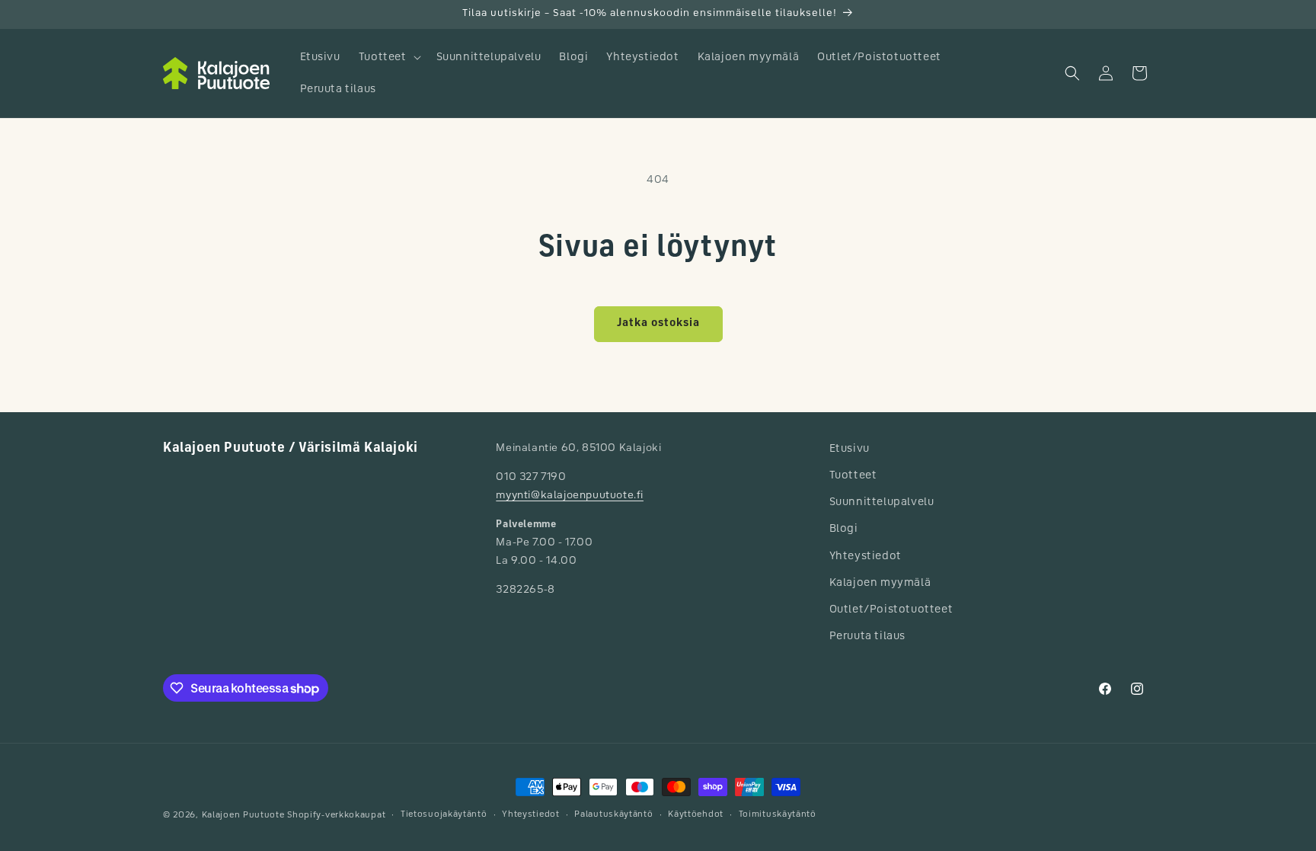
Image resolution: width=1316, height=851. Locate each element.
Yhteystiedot (865, 556)
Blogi (843, 528)
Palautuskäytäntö (613, 815)
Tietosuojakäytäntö (444, 815)
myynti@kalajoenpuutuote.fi (570, 496)
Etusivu (849, 448)
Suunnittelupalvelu (881, 502)
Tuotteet (853, 475)
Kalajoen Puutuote (243, 815)
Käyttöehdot (695, 815)
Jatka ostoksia (658, 323)
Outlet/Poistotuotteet (891, 609)
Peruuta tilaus (867, 636)
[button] (388, 57)
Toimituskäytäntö (777, 815)
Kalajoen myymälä (880, 582)
